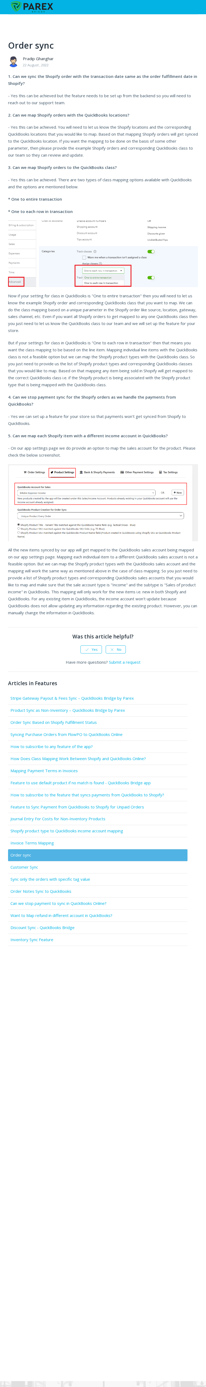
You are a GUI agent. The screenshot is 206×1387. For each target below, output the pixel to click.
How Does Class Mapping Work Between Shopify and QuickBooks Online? (78, 758)
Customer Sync (24, 867)
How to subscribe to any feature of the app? (51, 746)
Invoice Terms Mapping (32, 843)
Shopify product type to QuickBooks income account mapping (66, 830)
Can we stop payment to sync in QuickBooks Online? (58, 903)
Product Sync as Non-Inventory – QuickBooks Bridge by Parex (67, 710)
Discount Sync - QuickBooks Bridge (42, 927)
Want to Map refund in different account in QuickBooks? (61, 915)
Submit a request (125, 662)
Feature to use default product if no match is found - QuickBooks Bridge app (80, 782)
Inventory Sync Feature (31, 939)
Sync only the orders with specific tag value (50, 879)
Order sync (20, 855)
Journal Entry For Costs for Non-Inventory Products (57, 818)
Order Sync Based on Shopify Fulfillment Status (53, 722)
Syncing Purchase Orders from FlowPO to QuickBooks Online (66, 734)
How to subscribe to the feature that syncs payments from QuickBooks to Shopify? (87, 794)
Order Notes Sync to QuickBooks (40, 891)
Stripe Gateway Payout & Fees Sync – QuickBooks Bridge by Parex (72, 698)
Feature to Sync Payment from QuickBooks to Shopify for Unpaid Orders (77, 807)
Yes (95, 649)
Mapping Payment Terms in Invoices (44, 770)
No (119, 649)
